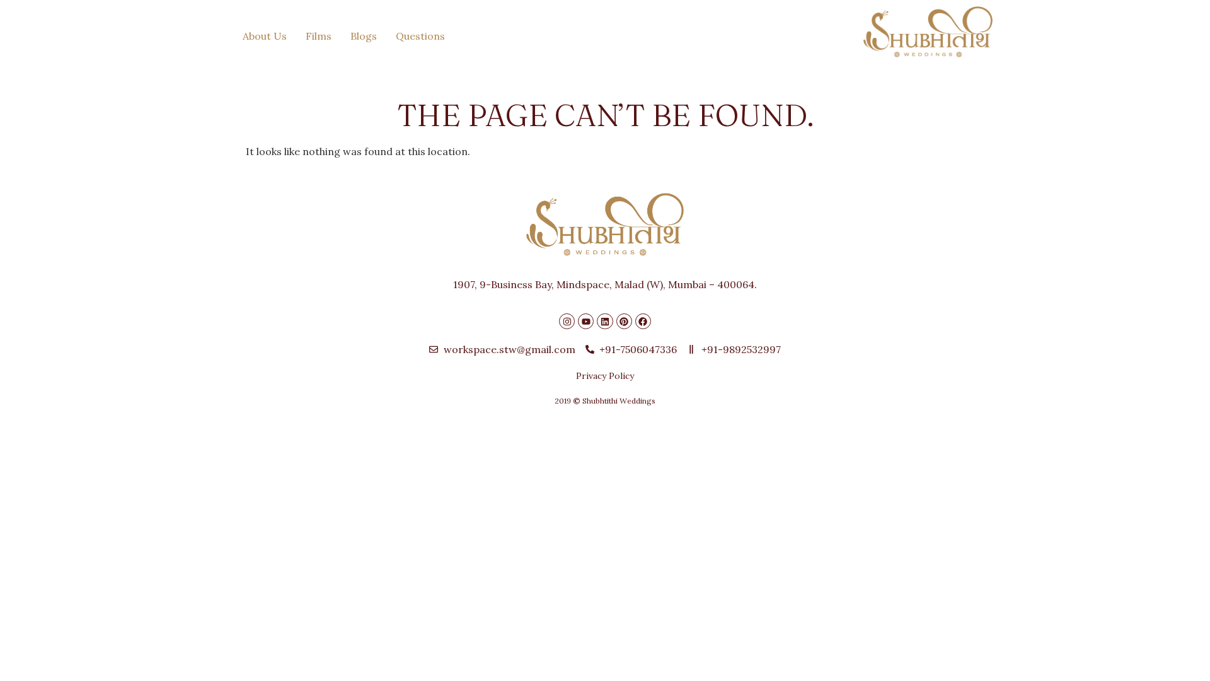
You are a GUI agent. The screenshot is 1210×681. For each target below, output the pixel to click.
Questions (420, 36)
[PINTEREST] (624, 321)
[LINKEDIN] (605, 321)
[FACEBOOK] (643, 321)
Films (318, 36)
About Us (265, 36)
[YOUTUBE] (586, 321)
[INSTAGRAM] (567, 321)
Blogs (363, 36)
